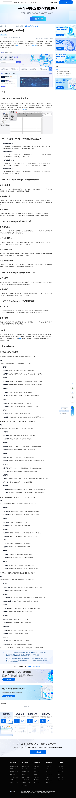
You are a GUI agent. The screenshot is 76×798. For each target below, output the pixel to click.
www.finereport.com (34, 666)
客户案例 (60, 771)
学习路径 (48, 769)
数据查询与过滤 (14, 771)
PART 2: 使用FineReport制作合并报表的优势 (64, 73)
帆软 (17, 46)
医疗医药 (36, 780)
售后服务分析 (25, 785)
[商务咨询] (72, 411)
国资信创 (36, 782)
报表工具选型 (19, 26)
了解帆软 (60, 766)
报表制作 (23, 109)
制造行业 (36, 766)
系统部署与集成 (14, 782)
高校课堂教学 (49, 780)
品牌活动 (60, 777)
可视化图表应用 (14, 777)
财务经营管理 (25, 771)
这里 (20, 338)
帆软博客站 (3, 26)
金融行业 (36, 771)
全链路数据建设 (14, 766)
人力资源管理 (25, 780)
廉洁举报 (60, 780)
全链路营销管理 (26, 782)
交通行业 (36, 777)
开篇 (57, 69)
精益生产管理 (25, 774)
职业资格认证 (49, 782)
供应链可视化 (25, 777)
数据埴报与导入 (14, 774)
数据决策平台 (13, 780)
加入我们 (60, 769)
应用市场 (48, 771)
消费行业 (36, 769)
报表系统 (34, 46)
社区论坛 (60, 774)
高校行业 (36, 774)
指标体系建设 (25, 769)
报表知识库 (49, 774)
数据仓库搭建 (25, 766)
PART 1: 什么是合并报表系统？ (63, 71)
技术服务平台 (49, 777)
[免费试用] (26, 68)
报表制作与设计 (14, 769)
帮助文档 (48, 766)
